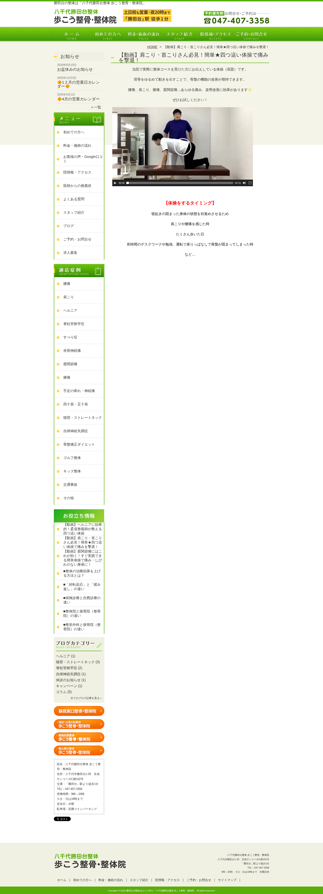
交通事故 (70, 484)
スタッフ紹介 (179, 36)
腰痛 (66, 283)
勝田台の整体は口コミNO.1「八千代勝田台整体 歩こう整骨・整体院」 (161, 890)
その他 (68, 498)
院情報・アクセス (215, 36)
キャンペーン (66, 686)
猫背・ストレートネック (82, 417)
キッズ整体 (72, 471)
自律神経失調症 (75, 431)
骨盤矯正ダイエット (79, 444)
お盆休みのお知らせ (75, 69)
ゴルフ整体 (72, 458)
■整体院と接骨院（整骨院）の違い (82, 613)
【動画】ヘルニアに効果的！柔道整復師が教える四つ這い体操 (82, 529)
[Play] (115, 183)
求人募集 (70, 253)
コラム (61, 692)
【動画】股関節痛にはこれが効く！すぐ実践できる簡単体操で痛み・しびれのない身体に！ (82, 557)
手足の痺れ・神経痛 (79, 391)
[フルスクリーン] (250, 183)
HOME (152, 47)
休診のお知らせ (68, 680)
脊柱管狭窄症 (73, 324)
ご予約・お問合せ (251, 36)
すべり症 (70, 337)
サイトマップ (227, 880)
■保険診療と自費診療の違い (82, 600)
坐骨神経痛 (72, 350)
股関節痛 (70, 364)
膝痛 (66, 377)
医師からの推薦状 (77, 186)
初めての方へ (108, 36)
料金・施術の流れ (144, 36)
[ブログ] (79, 650)
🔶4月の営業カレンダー (78, 99)
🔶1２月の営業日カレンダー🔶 (78, 84)
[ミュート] (244, 183)
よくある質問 (73, 199)
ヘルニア (70, 310)
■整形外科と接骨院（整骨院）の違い (82, 627)
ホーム (72, 36)
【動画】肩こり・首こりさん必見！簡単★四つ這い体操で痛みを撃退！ (82, 542)
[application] (182, 146)
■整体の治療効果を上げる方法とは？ (82, 573)
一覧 (97, 107)
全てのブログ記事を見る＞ (86, 698)
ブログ (68, 226)
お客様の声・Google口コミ (83, 159)
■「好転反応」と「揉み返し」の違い (82, 587)
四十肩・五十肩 (75, 404)
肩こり (68, 297)
